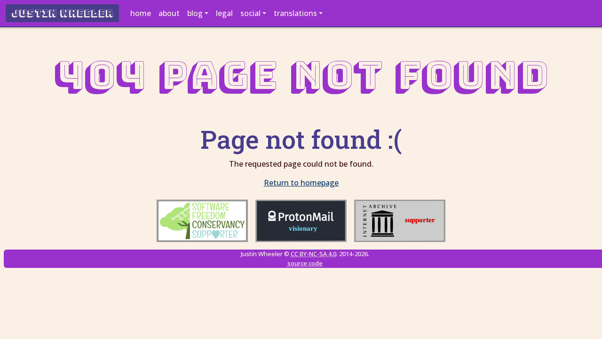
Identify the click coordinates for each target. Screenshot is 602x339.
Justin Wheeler (62, 13)
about (169, 13)
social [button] (250, 13)
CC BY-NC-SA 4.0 (313, 254)
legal (224, 13)
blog (195, 13)
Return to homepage (301, 183)
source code (305, 263)
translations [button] (295, 13)
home (140, 13)
